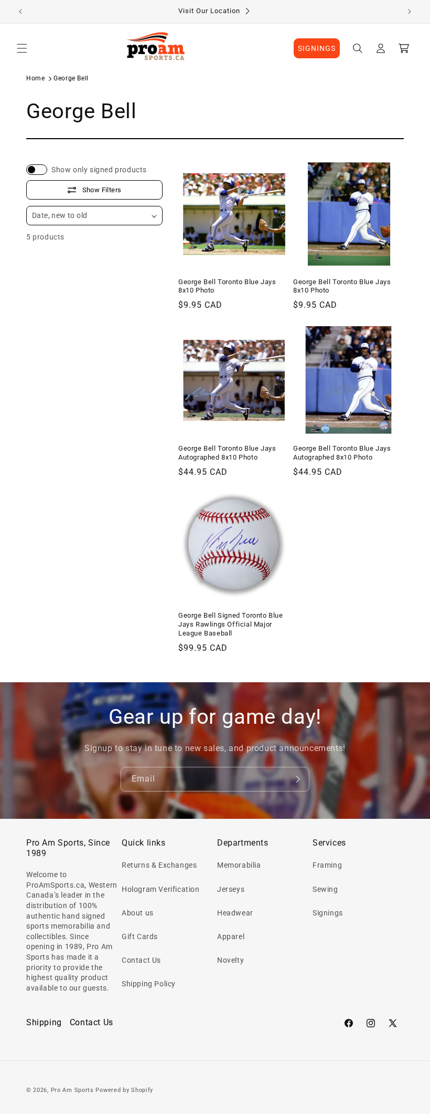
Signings (328, 913)
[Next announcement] (409, 11)
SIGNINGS (317, 48)
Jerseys (230, 889)
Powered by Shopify (124, 1090)
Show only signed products (99, 169)
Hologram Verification (161, 889)
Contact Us (141, 960)
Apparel (230, 936)
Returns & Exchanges (159, 865)
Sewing (325, 889)
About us (138, 913)
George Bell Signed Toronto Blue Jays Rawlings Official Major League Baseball (230, 624)
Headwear (235, 913)
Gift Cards (140, 936)
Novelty (230, 960)
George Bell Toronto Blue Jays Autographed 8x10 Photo (227, 452)
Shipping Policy (149, 984)
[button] (22, 48)
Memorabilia (239, 865)
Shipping (44, 1022)
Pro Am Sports (72, 1090)
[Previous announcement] (20, 11)
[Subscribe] (297, 779)
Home (35, 78)
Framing (327, 865)
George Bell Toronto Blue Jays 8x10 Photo (227, 286)
